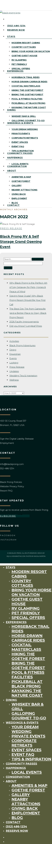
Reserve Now (17, 831)
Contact (13, 822)
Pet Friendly (26, 613)
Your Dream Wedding (25, 729)
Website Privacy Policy (12, 486)
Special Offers (28, 617)
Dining (12, 349)
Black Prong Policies (11, 482)
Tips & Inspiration (31, 759)
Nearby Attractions (26, 801)
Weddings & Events (22, 722)
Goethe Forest (28, 790)
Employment (7, 443)
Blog (17, 817)
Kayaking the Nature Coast (27, 693)
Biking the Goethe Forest (28, 665)
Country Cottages (22, 583)
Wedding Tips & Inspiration (23, 375)
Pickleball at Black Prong (27, 683)
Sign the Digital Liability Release (17, 438)
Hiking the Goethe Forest (28, 656)
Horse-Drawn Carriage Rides (28, 638)
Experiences (16, 622)
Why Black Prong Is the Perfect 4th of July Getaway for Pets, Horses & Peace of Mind (28, 287)
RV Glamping (26, 608)
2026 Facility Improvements (24, 321)
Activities (14, 341)
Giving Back (25, 808)
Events (13, 358)
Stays (10, 567)
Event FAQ (23, 754)
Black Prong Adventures (22, 345)
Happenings (16, 768)
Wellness (14, 380)
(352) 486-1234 (16, 826)
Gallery (21, 794)
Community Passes (21, 763)
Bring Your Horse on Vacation (31, 592)
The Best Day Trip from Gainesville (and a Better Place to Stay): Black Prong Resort (27, 313)
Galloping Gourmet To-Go (29, 715)
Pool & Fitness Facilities (28, 674)
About (11, 781)
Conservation (18, 777)
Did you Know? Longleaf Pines (25, 326)
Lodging (13, 362)
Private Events (28, 736)
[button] (15, 516)
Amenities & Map (29, 785)
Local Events (27, 772)
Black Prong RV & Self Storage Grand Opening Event (21, 241)
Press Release (11, 228)
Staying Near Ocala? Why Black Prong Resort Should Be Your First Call (27, 300)
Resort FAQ (6, 490)
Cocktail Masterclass (26, 647)
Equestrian (15, 354)
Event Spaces (26, 750)
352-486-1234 (7, 468)
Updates (14, 371)
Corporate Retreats (24, 743)
